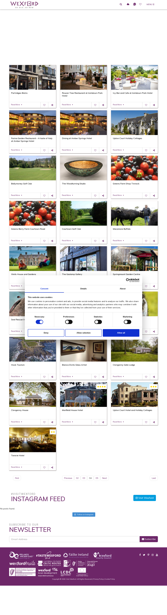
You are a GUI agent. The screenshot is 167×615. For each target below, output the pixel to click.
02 (77, 478)
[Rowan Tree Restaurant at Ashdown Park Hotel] (83, 77)
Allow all (121, 333)
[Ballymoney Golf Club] (32, 167)
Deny (46, 333)
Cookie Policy (110, 579)
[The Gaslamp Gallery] (83, 258)
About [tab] (123, 289)
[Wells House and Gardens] (32, 258)
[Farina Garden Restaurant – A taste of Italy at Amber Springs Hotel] (32, 122)
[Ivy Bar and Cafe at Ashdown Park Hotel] (134, 77)
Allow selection (84, 333)
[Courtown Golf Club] (83, 213)
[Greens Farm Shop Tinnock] (134, 167)
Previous (68, 478)
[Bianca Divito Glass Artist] (83, 349)
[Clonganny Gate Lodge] (134, 349)
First (17, 478)
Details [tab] (83, 289)
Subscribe (150, 539)
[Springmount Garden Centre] (134, 258)
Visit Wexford (146, 497)
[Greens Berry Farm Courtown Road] (32, 213)
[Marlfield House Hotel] (83, 394)
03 (84, 478)
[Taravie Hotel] (32, 439)
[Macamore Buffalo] (134, 213)
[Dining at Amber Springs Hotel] (83, 122)
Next (104, 478)
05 (97, 478)
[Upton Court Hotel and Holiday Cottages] (134, 394)
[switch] (69, 322)
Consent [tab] (44, 289)
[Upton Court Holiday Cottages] (134, 122)
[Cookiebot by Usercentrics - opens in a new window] (128, 280)
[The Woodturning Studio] (83, 167)
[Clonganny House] (32, 394)
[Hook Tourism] (32, 349)
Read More (15, 105)
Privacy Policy (98, 579)
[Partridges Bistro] (32, 77)
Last (154, 478)
